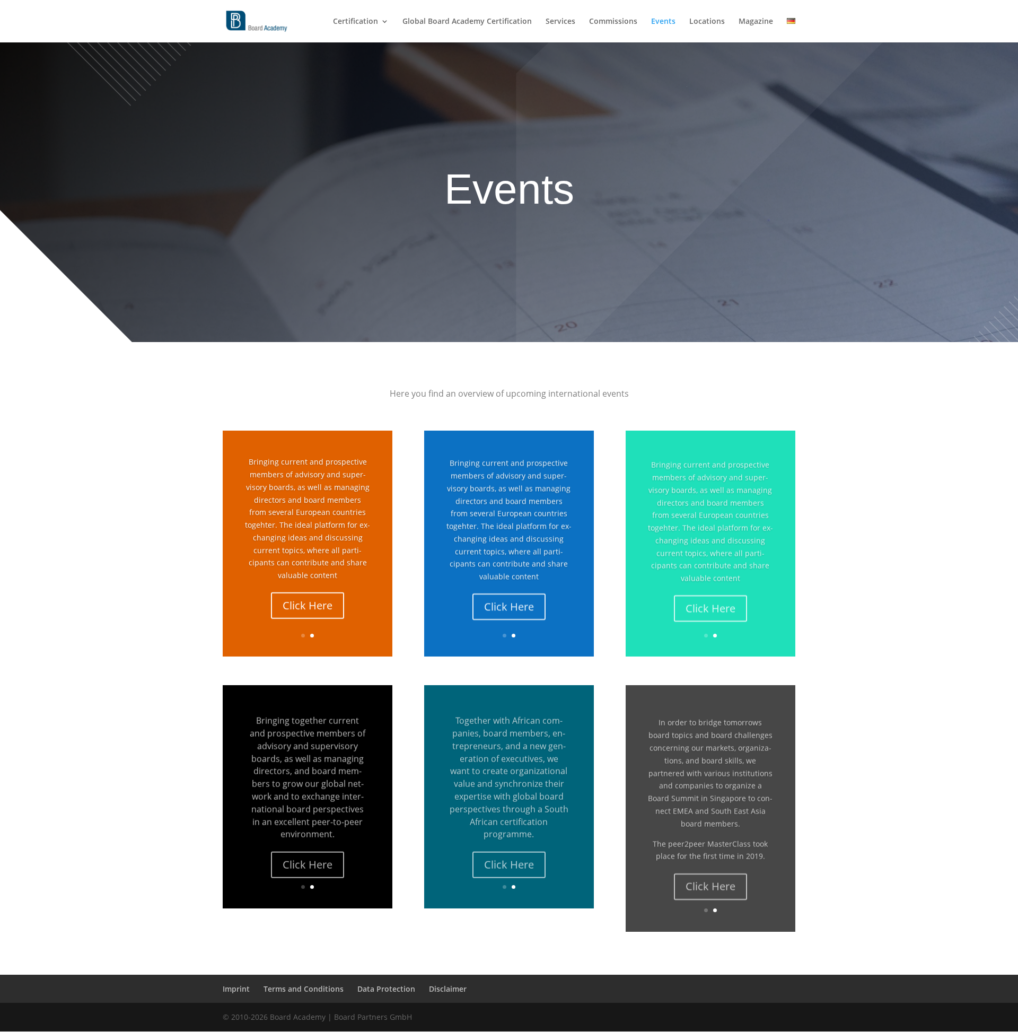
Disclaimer (448, 989)
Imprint (236, 989)
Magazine (756, 22)
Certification (355, 22)
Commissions (613, 22)
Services (560, 22)
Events (663, 22)
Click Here (307, 604)
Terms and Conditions (304, 989)
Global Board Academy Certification (467, 22)
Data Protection (386, 989)
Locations (707, 22)
